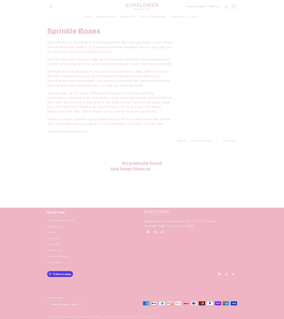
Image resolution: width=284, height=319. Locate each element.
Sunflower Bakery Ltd (67, 316)
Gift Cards (53, 238)
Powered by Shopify (90, 316)
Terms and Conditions (61, 220)
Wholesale (53, 262)
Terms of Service (57, 256)
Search (51, 232)
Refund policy (56, 226)
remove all (163, 169)
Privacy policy (129, 316)
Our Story (53, 244)
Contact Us (54, 250)
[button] (51, 6)
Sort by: (182, 140)
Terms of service (148, 316)
